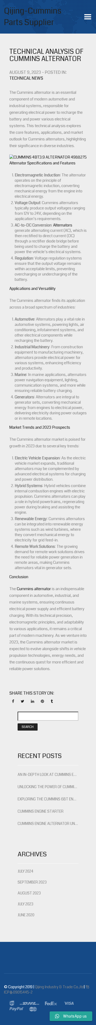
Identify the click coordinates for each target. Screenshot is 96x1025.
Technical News (26, 78)
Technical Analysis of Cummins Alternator (46, 55)
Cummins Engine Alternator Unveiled (48, 823)
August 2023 (29, 893)
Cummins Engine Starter (40, 811)
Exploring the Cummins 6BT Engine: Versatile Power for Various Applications (48, 799)
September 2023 (32, 882)
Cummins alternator (34, 589)
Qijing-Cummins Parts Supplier (32, 16)
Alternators (62, 225)
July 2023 (25, 904)
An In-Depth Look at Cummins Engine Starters (48, 774)
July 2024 (25, 871)
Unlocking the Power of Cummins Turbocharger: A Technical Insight (48, 786)
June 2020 (26, 915)
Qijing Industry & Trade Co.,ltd (59, 987)
